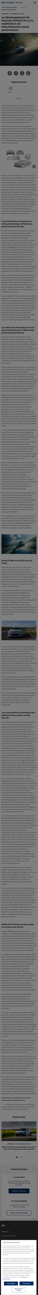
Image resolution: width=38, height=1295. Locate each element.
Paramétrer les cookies (18, 1289)
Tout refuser (26, 1283)
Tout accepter (11, 1283)
